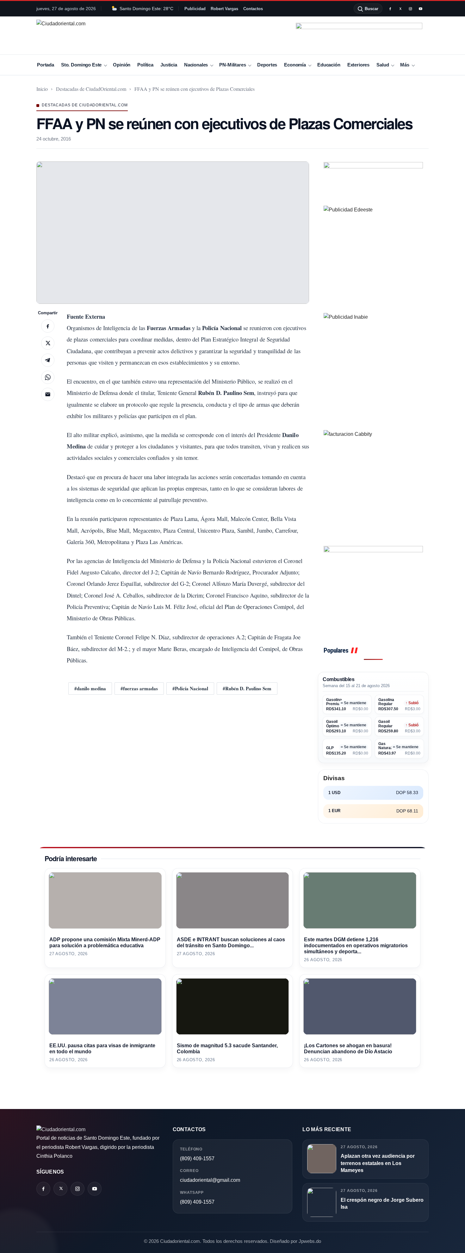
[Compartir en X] (47, 343)
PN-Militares (232, 64)
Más (404, 64)
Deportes (267, 64)
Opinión (121, 64)
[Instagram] (410, 8)
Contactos (253, 8)
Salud (382, 64)
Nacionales (196, 64)
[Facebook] (390, 8)
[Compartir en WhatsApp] (47, 377)
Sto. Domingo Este (81, 64)
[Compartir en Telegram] (47, 360)
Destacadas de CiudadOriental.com (91, 88)
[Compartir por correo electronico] (47, 394)
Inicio (42, 88)
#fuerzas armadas (139, 688)
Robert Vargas (224, 8)
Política (145, 64)
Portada (45, 64)
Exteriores (358, 64)
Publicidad (195, 8)
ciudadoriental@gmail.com (210, 1180)
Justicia (168, 64)
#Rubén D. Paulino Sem (247, 688)
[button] (172, 232)
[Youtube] (420, 8)
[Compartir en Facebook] (47, 326)
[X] (400, 8)
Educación (328, 64)
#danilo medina (90, 688)
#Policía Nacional (190, 688)
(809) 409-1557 (197, 1158)
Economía (295, 64)
